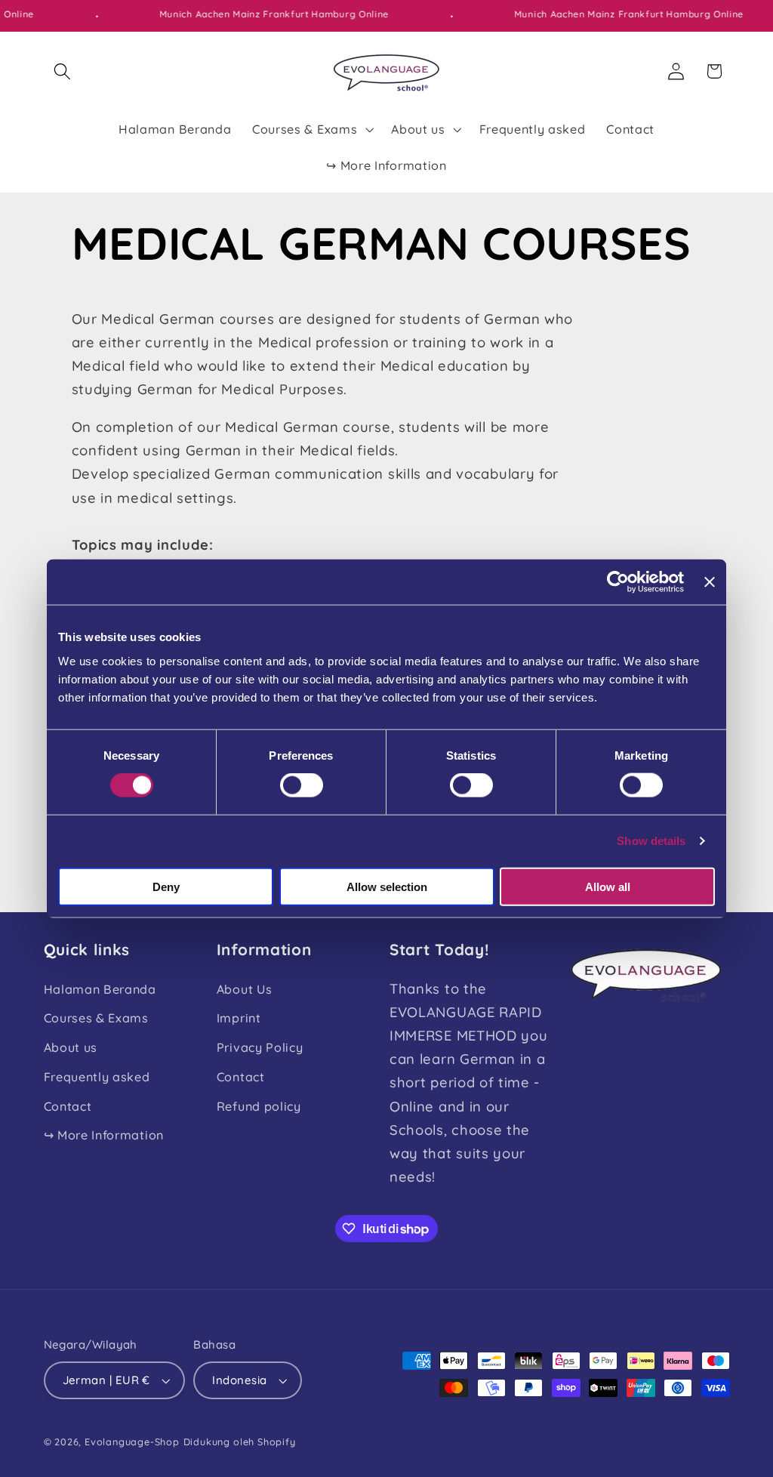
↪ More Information (104, 1134)
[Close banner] (709, 582)
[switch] (301, 785)
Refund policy (259, 1106)
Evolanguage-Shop (132, 1441)
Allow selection (386, 886)
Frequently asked (97, 1076)
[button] (63, 71)
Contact (68, 1106)
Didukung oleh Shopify (239, 1441)
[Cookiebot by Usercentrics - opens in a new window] (618, 582)
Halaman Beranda (100, 989)
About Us (245, 989)
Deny (166, 886)
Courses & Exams (96, 1017)
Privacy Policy (260, 1047)
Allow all (607, 886)
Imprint (239, 1017)
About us (71, 1047)
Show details (651, 840)
